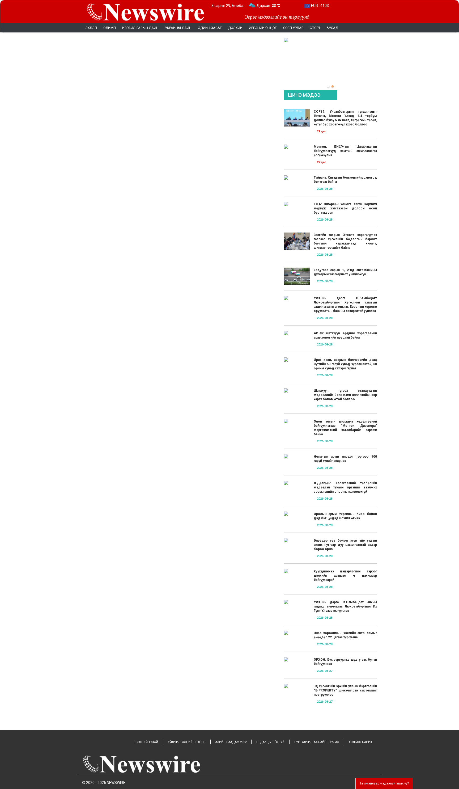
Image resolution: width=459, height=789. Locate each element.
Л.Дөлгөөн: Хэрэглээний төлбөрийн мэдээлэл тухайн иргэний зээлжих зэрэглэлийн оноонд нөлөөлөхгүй (345, 487)
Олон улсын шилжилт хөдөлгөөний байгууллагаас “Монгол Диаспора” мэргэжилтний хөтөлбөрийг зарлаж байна (345, 428)
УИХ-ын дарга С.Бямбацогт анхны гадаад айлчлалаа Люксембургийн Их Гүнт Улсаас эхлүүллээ (345, 606)
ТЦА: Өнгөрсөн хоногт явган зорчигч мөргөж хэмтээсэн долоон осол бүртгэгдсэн (345, 208)
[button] (328, 86)
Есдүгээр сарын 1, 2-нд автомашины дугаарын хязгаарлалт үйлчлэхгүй (345, 272)
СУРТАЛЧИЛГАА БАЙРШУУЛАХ (316, 742)
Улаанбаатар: (273, 5)
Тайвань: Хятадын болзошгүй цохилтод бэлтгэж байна (345, 180)
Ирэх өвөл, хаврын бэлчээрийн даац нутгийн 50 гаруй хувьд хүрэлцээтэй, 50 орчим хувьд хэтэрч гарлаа (345, 364)
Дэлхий (235, 28)
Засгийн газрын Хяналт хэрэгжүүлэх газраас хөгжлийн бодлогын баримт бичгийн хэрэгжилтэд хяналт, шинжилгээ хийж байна (345, 241)
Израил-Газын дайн (140, 28)
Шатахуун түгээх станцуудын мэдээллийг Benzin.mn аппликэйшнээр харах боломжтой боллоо (345, 395)
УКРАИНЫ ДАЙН (178, 28)
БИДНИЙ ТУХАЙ (146, 742)
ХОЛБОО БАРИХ (360, 742)
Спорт (315, 28)
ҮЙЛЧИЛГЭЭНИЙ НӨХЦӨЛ (187, 742)
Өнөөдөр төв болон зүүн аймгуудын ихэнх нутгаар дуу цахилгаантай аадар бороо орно (345, 545)
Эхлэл (91, 28)
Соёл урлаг (293, 28)
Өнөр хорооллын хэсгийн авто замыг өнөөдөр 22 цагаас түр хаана (345, 635)
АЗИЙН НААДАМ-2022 (230, 742)
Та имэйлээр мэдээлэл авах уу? (384, 783)
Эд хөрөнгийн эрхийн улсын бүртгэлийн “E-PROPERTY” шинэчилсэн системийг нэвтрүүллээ (345, 690)
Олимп (109, 28)
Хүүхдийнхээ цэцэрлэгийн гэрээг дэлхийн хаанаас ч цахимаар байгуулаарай (345, 575)
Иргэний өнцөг (263, 28)
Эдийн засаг (210, 28)
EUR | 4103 (319, 5)
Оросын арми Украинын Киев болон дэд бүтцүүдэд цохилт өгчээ (345, 516)
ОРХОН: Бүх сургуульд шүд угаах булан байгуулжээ (345, 662)
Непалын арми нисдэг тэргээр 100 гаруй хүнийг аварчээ (345, 459)
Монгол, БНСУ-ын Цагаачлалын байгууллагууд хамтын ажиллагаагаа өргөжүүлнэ (345, 151)
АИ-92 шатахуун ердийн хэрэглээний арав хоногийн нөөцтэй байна (345, 335)
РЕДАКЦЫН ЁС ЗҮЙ (270, 742)
